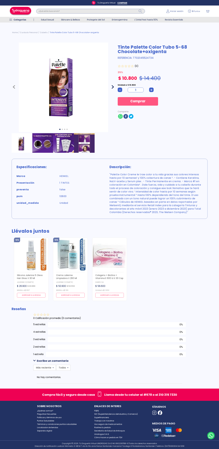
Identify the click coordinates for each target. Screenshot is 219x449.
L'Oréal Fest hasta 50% (146, 19)
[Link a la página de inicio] (15, 32)
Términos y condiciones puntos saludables (57, 424)
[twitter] (131, 116)
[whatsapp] (120, 116)
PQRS (96, 410)
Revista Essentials (174, 19)
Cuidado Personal (29, 32)
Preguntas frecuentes (46, 414)
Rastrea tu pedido (102, 427)
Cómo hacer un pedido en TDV (108, 437)
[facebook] (125, 116)
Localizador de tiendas (47, 427)
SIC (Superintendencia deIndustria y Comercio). (116, 414)
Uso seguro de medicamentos (108, 424)
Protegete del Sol (96, 19)
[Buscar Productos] (140, 11)
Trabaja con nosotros (104, 420)
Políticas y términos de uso (49, 417)
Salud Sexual (47, 19)
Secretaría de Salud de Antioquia (109, 430)
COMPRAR (122, 2)
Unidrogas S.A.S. (101, 434)
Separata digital (44, 430)
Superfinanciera (101, 417)
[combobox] (99, 11)
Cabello (44, 32)
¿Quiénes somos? (45, 410)
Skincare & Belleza (70, 19)
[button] (109, 360)
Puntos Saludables (45, 420)
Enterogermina (119, 19)
